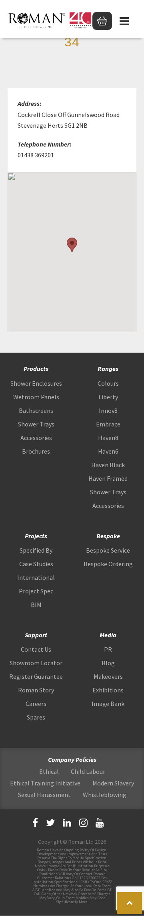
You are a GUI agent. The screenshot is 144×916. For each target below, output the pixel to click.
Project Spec (36, 591)
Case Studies (36, 564)
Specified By (36, 550)
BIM (36, 605)
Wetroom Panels (36, 397)
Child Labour (88, 771)
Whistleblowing (104, 795)
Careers (36, 704)
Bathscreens (36, 410)
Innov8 (108, 410)
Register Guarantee (36, 676)
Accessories (36, 438)
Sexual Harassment (44, 795)
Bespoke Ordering (108, 564)
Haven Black (108, 465)
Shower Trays (36, 424)
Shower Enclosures (36, 383)
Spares (36, 717)
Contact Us (36, 649)
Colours (108, 383)
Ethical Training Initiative (45, 783)
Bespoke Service (108, 550)
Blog (108, 663)
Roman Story (36, 690)
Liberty (108, 397)
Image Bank (108, 704)
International (36, 577)
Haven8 (108, 438)
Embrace (108, 424)
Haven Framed (108, 478)
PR (108, 649)
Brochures (36, 451)
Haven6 (108, 451)
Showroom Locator (36, 663)
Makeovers (108, 676)
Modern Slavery (113, 783)
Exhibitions (108, 690)
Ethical (49, 771)
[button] (72, 245)
